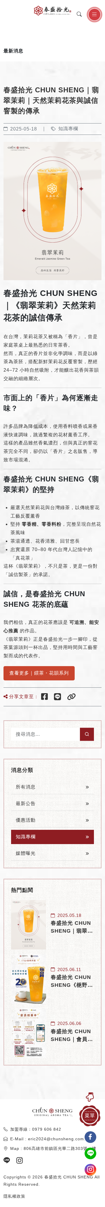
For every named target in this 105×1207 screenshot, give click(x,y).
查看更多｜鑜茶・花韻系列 (39, 672)
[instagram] (19, 1160)
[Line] (58, 697)
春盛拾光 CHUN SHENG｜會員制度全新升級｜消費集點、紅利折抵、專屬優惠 (72, 1035)
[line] (9, 1160)
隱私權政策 (14, 1196)
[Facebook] (45, 697)
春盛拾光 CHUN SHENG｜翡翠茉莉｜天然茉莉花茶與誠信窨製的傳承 (72, 927)
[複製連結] (72, 697)
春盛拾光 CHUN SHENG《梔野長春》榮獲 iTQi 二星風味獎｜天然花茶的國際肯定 (72, 981)
